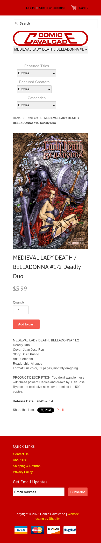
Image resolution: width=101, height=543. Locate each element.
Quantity (19, 302)
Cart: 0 (83, 8)
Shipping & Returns (26, 466)
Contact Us (20, 454)
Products (32, 117)
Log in (30, 8)
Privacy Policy (23, 472)
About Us (19, 460)
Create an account (52, 8)
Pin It (60, 410)
